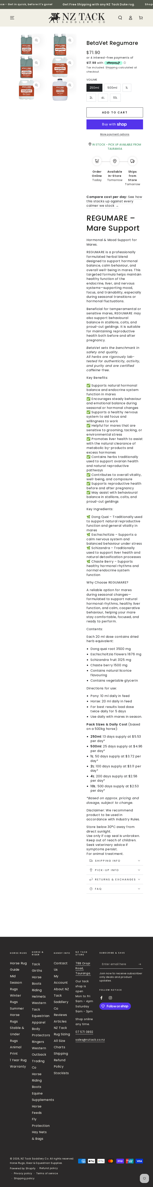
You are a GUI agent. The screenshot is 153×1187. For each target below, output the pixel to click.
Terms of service (47, 1173)
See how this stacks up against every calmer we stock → (114, 201)
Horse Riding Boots (37, 1080)
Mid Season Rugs (16, 982)
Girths (37, 970)
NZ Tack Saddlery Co (34, 1158)
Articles (60, 1021)
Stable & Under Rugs (17, 1034)
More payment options (114, 134)
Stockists (61, 1073)
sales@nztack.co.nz (90, 1040)
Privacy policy (23, 1173)
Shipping (112, 67)
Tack (36, 964)
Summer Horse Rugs (17, 1015)
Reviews (60, 1015)
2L (92, 99)
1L (128, 89)
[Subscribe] (140, 964)
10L (117, 99)
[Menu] (12, 17)
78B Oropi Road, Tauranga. (83, 968)
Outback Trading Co (39, 1061)
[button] (120, 17)
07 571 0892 (84, 1032)
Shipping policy (24, 1178)
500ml (114, 89)
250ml (95, 89)
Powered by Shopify (23, 1168)
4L (104, 99)
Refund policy (48, 1168)
